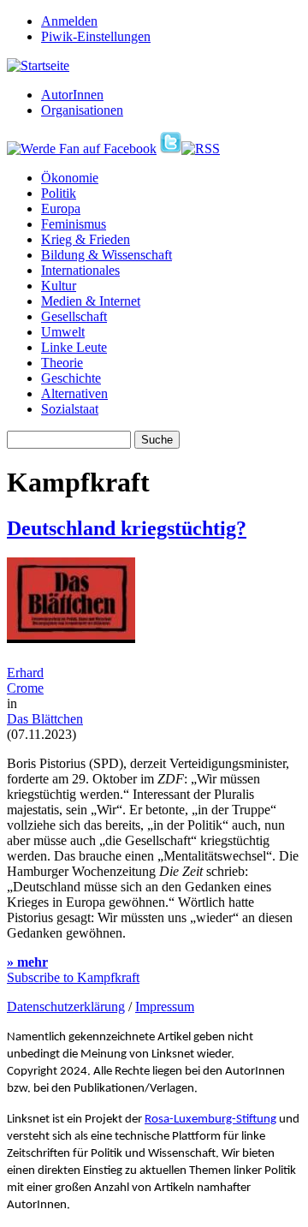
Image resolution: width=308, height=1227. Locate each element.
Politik (58, 193)
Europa (60, 208)
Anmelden (69, 21)
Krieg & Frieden (85, 239)
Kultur (58, 285)
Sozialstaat (69, 409)
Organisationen (82, 110)
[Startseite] (38, 65)
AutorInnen (72, 94)
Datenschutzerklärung (66, 1006)
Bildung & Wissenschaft (106, 254)
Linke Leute (74, 347)
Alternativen (74, 393)
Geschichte (71, 378)
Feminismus (73, 224)
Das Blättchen (45, 719)
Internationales (80, 270)
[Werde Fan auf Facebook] (82, 148)
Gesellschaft (74, 316)
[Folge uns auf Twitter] (170, 148)
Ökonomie (69, 177)
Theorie (62, 362)
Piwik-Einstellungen (96, 36)
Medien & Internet (90, 301)
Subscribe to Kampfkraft (73, 977)
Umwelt (63, 332)
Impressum (164, 1006)
